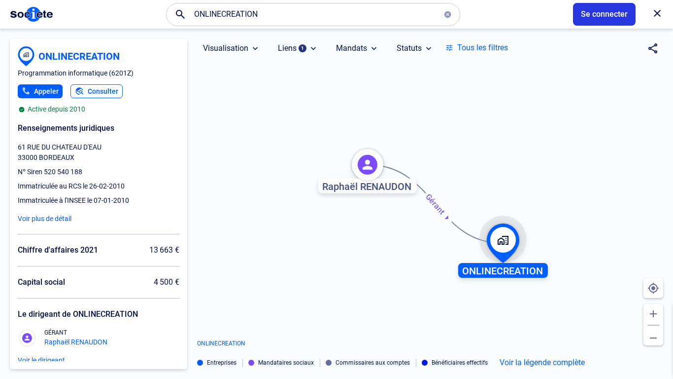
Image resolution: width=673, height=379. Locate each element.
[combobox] (313, 14)
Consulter (103, 91)
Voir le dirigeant (41, 360)
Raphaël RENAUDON (75, 342)
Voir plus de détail (44, 219)
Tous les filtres (482, 47)
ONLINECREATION (79, 56)
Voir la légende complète (542, 363)
